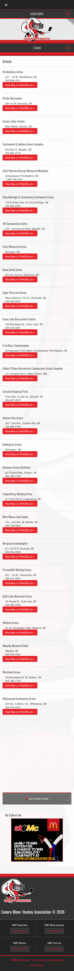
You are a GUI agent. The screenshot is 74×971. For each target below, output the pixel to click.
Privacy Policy (56, 960)
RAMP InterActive (20, 960)
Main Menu (37, 14)
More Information (20, 930)
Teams (37, 48)
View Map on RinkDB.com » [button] (20, 85)
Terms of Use (39, 960)
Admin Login (37, 965)
